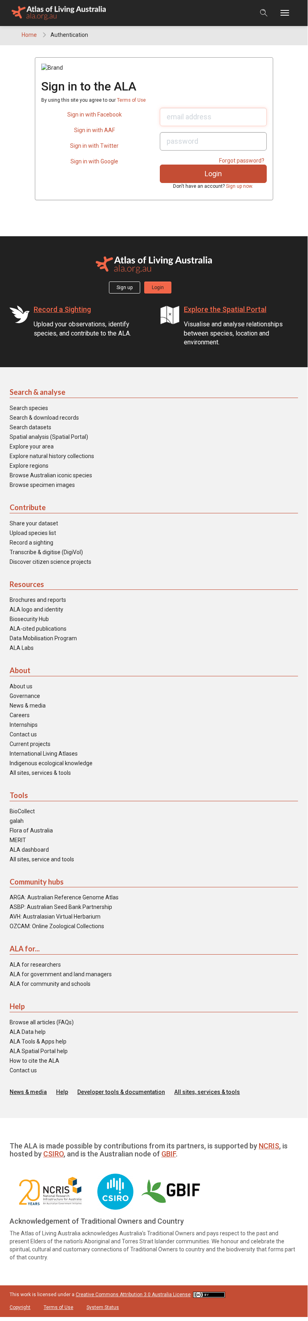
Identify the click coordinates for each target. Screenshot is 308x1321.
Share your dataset (34, 523)
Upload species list (33, 533)
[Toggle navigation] (288, 13)
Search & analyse (37, 392)
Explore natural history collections (52, 456)
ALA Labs (22, 648)
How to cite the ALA (34, 1061)
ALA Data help (28, 1032)
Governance (25, 696)
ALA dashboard (29, 849)
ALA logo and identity (36, 609)
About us (21, 686)
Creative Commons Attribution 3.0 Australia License (133, 1294)
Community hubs (37, 881)
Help (17, 1006)
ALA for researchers (35, 964)
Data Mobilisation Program (43, 638)
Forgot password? (241, 160)
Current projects (30, 744)
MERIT (18, 840)
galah (17, 821)
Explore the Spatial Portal (225, 309)
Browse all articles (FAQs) (42, 1022)
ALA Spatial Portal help (39, 1051)
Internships (24, 725)
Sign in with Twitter (94, 146)
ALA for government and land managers (61, 974)
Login (158, 287)
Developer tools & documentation (121, 1092)
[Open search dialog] (264, 12)
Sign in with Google (94, 161)
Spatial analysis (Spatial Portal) (49, 437)
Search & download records (44, 417)
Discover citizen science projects (50, 562)
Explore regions (29, 465)
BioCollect (22, 811)
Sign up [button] (125, 287)
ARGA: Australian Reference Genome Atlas (64, 897)
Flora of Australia (31, 830)
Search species (29, 408)
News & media (28, 705)
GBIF (168, 1154)
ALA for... (25, 948)
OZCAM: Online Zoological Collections (57, 926)
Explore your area (32, 446)
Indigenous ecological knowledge (51, 763)
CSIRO (53, 1154)
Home (29, 35)
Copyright (20, 1307)
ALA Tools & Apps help (38, 1041)
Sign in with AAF (94, 130)
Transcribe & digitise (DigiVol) (46, 552)
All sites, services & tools (40, 773)
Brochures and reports (38, 600)
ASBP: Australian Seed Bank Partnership (61, 907)
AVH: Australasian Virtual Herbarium (55, 916)
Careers (20, 715)
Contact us (23, 734)
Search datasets (30, 427)
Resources (27, 584)
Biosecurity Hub (29, 619)
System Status (103, 1307)
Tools (19, 795)
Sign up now (239, 186)
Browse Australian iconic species (51, 475)
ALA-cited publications (38, 628)
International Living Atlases (44, 753)
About (20, 670)
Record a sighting (31, 542)
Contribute (28, 507)
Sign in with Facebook (94, 114)
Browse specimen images (42, 485)
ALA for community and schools (50, 984)
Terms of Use (131, 100)
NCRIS (269, 1146)
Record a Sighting (62, 309)
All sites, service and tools (42, 859)
